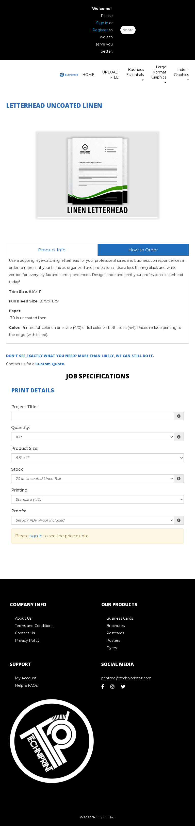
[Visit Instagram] (113, 688)
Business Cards (119, 618)
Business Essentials (135, 72)
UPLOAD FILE (110, 75)
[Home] (52, 741)
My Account (26, 678)
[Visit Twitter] (124, 688)
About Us (23, 618)
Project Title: (24, 406)
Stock (17, 469)
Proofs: (18, 511)
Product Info (52, 249)
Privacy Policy (27, 640)
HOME (88, 74)
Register (100, 30)
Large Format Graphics (158, 72)
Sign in (102, 23)
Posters (113, 640)
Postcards (115, 633)
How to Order (143, 249)
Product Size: (24, 448)
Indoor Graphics (181, 72)
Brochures (115, 625)
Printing (19, 490)
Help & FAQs (26, 685)
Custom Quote (49, 364)
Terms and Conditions (34, 625)
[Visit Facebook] (103, 688)
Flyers (111, 648)
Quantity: (20, 427)
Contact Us (25, 633)
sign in (36, 535)
